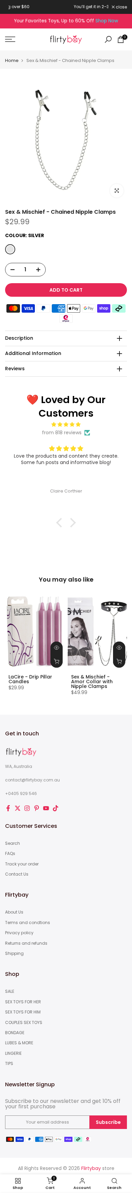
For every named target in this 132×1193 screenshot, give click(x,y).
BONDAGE (14, 1032)
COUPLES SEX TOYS (23, 1022)
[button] (61, 522)
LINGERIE (13, 1053)
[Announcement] (59, 6)
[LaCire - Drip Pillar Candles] (34, 631)
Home (12, 60)
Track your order (22, 864)
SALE (9, 991)
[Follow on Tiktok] (55, 808)
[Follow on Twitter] (18, 808)
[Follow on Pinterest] (37, 808)
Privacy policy (19, 933)
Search (12, 843)
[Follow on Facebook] (8, 808)
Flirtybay (91, 1168)
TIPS (9, 1063)
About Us (14, 912)
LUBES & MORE (19, 1043)
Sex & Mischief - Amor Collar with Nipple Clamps (92, 681)
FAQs (10, 853)
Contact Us (16, 874)
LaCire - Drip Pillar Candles (30, 679)
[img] (66, 424)
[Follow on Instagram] (27, 808)
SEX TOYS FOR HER (23, 1002)
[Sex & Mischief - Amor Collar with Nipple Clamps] (97, 631)
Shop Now (106, 21)
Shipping (14, 953)
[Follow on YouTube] (46, 808)
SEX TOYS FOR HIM (23, 1012)
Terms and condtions (27, 922)
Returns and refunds (26, 943)
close (121, 7)
